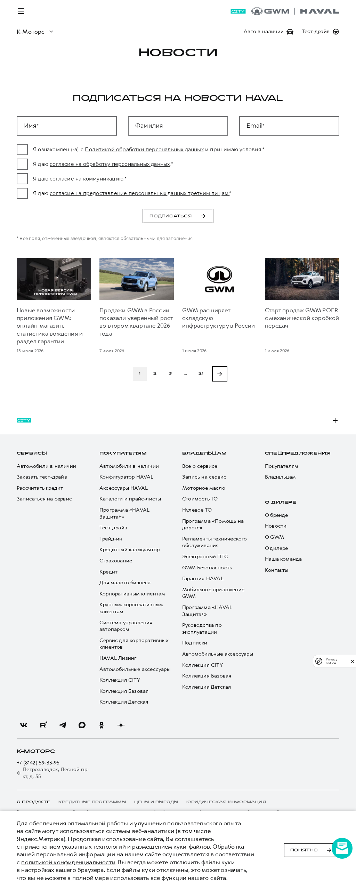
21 (201, 373)
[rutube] (43, 725)
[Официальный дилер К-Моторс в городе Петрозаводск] (295, 11)
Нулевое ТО (197, 510)
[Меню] (21, 11)
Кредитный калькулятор (129, 549)
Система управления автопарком (126, 626)
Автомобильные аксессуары (134, 669)
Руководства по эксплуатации (202, 628)
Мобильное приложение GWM (213, 593)
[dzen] (121, 725)
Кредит (108, 572)
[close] (352, 661)
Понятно (304, 850)
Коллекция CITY (119, 680)
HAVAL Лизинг (117, 658)
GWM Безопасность (207, 567)
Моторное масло (203, 488)
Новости (275, 526)
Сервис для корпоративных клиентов (133, 644)
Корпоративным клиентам (132, 594)
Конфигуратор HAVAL (126, 477)
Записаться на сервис (44, 499)
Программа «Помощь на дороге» (213, 524)
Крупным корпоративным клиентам (131, 608)
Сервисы (32, 453)
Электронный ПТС (205, 556)
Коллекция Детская (123, 702)
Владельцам (204, 453)
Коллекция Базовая (123, 691)
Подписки (195, 643)
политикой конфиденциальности (68, 862)
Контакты (277, 570)
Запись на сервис (204, 477)
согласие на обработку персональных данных (110, 164)
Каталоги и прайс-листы (130, 499)
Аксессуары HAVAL (123, 488)
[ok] (101, 725)
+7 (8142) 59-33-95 (38, 763)
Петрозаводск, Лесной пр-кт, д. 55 (56, 773)
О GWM (274, 537)
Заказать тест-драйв (42, 477)
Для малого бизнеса (125, 582)
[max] (82, 725)
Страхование (115, 561)
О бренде (276, 515)
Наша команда (283, 559)
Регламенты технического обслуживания (214, 542)
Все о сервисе (200, 466)
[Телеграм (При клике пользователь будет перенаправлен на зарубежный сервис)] (63, 725)
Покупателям (122, 453)
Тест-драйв (113, 527)
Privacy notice (331, 661)
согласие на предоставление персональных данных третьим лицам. (139, 193)
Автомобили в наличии (46, 466)
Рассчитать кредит (40, 488)
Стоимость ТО (200, 499)
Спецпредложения (298, 453)
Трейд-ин (111, 539)
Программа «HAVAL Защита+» (124, 513)
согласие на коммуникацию (86, 179)
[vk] (24, 725)
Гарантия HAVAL (203, 578)
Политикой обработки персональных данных (144, 149)
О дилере (281, 502)
